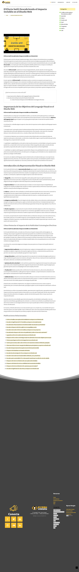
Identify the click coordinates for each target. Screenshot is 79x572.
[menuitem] (53, 2)
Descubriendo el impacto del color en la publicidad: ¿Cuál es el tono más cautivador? (26, 332)
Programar (56, 524)
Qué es (55, 526)
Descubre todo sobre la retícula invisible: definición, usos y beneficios (23, 355)
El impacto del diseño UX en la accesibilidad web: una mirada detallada (23, 363)
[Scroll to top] (77, 567)
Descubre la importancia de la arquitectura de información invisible (22, 348)
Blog (54, 502)
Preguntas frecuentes (58, 500)
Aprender (55, 515)
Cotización (74, 2)
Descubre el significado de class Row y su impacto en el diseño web (22, 368)
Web (54, 503)
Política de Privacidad (44, 513)
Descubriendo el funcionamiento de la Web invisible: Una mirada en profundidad (25, 324)
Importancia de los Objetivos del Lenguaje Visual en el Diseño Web (23, 96)
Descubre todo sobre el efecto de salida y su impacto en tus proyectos (23, 329)
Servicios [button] (53, 2)
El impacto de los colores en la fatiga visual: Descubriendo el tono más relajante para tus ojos (28, 337)
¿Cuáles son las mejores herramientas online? (58, 511)
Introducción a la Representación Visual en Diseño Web (21, 98)
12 (45, 515)
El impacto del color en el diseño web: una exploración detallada (21, 360)
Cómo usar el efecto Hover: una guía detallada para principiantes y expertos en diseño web (28, 345)
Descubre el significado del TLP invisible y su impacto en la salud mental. (23, 322)
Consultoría (68, 514)
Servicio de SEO (69, 510)
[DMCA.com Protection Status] (69, 516)
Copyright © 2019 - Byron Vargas (40, 512)
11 (44, 515)
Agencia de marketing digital (17, 15)
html (54, 520)
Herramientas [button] (61, 2)
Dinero (55, 517)
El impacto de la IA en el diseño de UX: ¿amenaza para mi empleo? (22, 366)
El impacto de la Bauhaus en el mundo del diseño (18, 350)
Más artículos (56, 522)
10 (43, 515)
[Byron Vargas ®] (6, 2)
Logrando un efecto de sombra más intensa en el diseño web (21, 335)
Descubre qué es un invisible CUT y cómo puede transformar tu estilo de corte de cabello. (27, 358)
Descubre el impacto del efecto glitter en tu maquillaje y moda (21, 327)
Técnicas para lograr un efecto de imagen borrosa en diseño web (22, 340)
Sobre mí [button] (68, 2)
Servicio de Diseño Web (71, 512)
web (10, 6)
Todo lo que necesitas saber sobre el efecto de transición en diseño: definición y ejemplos (28, 342)
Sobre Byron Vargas (70, 509)
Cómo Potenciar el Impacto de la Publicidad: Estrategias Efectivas (28, 99)
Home (7, 6)
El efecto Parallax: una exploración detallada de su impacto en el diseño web (24, 319)
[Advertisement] (30, 24)
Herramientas (56, 498)
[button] (7, 519)
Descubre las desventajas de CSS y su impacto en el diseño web (21, 353)
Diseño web (56, 519)
